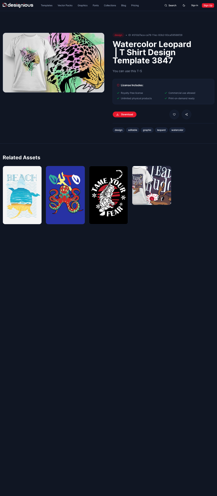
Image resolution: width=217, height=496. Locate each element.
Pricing (135, 5)
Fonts (96, 5)
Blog (123, 5)
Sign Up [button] (208, 5)
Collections (110, 5)
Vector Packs (65, 5)
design (118, 129)
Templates (47, 5)
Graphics (83, 5)
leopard (161, 129)
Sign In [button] (194, 5)
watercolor (177, 129)
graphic (147, 129)
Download (127, 114)
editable (132, 129)
